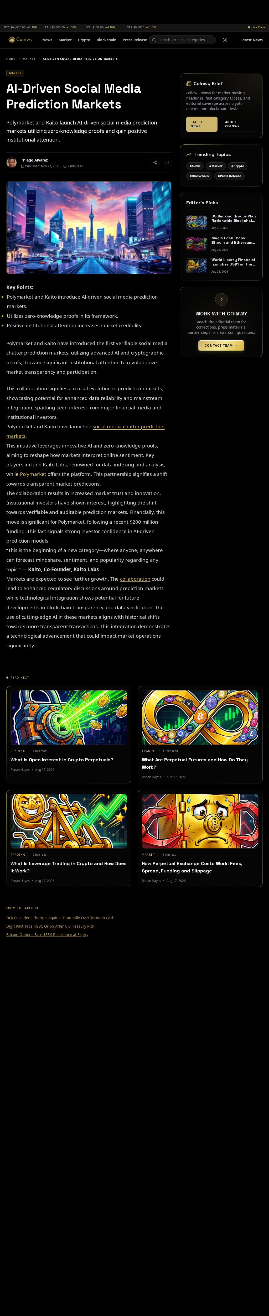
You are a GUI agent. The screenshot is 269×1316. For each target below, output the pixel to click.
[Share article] (155, 162)
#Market (216, 166)
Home (10, 59)
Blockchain (106, 39)
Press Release (135, 39)
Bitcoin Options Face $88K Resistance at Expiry (47, 934)
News (47, 39)
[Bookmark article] (167, 162)
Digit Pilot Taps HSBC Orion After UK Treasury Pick (50, 926)
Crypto (84, 39)
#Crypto (237, 166)
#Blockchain (199, 176)
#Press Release (229, 176)
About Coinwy (232, 124)
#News (195, 166)
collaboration (135, 578)
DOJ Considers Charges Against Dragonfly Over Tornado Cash (60, 917)
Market (65, 39)
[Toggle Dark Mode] (225, 40)
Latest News (251, 39)
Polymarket (33, 474)
